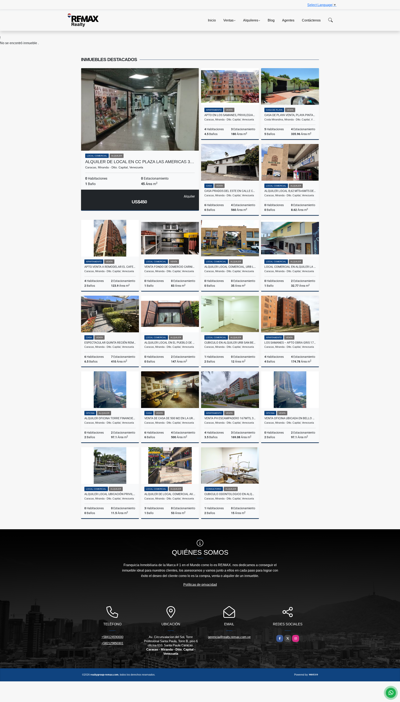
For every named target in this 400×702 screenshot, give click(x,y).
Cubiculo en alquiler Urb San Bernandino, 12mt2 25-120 (230, 342)
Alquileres (250, 20)
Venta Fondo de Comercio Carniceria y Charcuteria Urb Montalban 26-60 (170, 266)
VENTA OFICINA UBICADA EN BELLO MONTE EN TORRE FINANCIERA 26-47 (290, 418)
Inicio (212, 20)
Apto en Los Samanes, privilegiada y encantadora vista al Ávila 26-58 (230, 115)
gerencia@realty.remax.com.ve (229, 637)
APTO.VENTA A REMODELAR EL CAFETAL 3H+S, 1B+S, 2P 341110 (110, 266)
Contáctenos (311, 20)
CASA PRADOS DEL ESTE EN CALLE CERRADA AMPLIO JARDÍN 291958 (230, 191)
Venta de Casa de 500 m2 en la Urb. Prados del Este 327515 (170, 418)
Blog (271, 20)
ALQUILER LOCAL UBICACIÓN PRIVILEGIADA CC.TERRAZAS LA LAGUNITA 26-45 (110, 494)
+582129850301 (112, 643)
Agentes (288, 20)
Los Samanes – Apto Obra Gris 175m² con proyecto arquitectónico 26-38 (290, 342)
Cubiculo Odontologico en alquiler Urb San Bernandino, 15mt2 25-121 (230, 494)
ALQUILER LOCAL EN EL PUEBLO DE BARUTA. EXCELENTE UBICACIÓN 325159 (170, 342)
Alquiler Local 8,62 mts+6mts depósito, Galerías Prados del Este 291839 (290, 191)
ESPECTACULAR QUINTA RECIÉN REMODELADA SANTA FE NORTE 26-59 (110, 342)
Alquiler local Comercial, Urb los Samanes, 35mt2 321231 (230, 266)
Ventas (228, 20)
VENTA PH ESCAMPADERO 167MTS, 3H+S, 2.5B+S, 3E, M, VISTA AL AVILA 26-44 (230, 418)
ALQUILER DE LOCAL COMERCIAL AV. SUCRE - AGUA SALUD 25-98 (170, 494)
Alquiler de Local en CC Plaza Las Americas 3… (139, 161)
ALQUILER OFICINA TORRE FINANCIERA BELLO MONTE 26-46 (110, 418)
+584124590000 (112, 637)
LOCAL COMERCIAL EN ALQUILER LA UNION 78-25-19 (290, 266)
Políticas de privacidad (200, 584)
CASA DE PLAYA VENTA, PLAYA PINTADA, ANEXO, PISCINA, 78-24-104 (290, 115)
